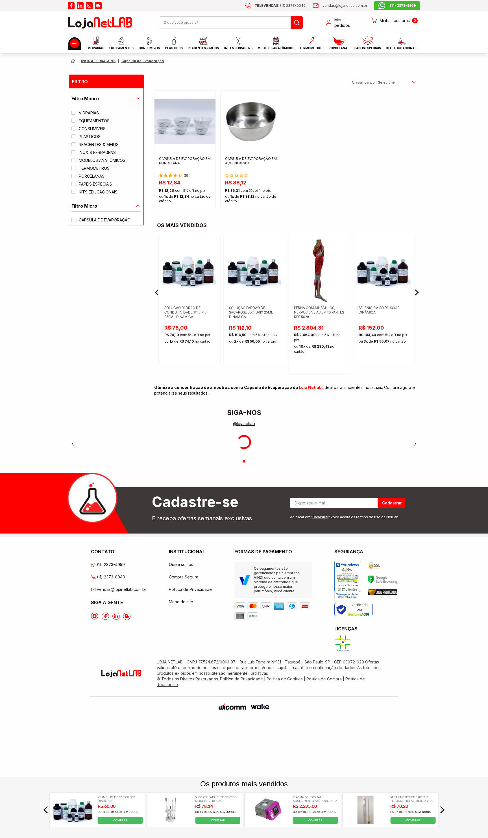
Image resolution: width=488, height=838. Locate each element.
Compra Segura (183, 576)
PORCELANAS (339, 48)
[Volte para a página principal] (73, 61)
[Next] (415, 444)
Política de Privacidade (190, 589)
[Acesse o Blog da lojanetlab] (126, 616)
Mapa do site (181, 601)
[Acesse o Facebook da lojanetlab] (105, 616)
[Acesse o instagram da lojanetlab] (89, 5)
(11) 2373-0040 (111, 576)
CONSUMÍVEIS (149, 48)
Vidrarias (96, 48)
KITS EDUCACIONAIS (401, 48)
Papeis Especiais (367, 48)
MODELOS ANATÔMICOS (276, 48)
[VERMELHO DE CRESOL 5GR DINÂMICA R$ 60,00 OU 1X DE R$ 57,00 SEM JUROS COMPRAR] (73, 822)
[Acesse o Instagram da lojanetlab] (94, 616)
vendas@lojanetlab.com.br (121, 589)
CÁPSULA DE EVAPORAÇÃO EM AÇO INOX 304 (251, 160)
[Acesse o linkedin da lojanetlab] (80, 5)
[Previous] (72, 444)
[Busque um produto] (297, 22)
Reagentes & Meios (203, 48)
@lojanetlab (244, 423)
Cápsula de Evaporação (142, 61)
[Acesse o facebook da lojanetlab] (71, 5)
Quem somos (181, 564)
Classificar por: (364, 82)
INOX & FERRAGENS (238, 48)
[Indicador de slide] (244, 461)
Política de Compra (324, 678)
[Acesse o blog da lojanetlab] (98, 5)
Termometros (311, 48)
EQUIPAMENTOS (121, 48)
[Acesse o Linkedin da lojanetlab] (116, 616)
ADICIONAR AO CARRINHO (185, 198)
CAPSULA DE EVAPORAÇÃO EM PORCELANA (185, 160)
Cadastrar (392, 502)
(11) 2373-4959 (111, 564)
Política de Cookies (285, 678)
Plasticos (174, 48)
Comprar (120, 820)
